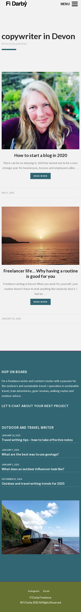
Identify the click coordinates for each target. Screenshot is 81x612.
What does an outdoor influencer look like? (33, 469)
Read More (40, 176)
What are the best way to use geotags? (30, 454)
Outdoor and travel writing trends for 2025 (33, 483)
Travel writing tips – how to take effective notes (37, 440)
